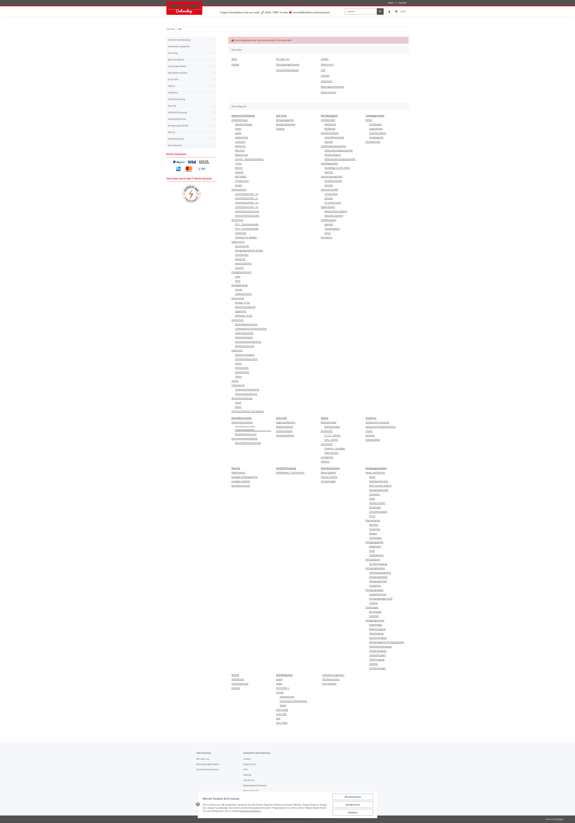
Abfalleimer (330, 124)
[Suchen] (380, 11)
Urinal (327, 232)
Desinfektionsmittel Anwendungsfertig (245, 428)
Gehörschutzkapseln (245, 306)
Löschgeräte (327, 457)
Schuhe (280, 692)
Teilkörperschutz (243, 293)
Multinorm (240, 146)
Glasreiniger (375, 537)
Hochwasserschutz (240, 485)
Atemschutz (237, 219)
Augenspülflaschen (285, 422)
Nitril (237, 280)
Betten (369, 119)
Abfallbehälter (328, 119)
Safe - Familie (331, 439)
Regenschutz (241, 154)
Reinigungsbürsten (378, 489)
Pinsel (372, 515)
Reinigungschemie (375, 620)
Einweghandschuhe (241, 272)
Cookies (325, 58)
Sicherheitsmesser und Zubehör (247, 411)
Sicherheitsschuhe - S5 (246, 193)
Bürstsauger (375, 611)
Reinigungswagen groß (380, 598)
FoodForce (173, 92)
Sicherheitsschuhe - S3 (246, 206)
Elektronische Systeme (335, 211)
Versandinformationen (287, 70)
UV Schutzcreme (332, 202)
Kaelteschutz (241, 137)
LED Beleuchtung (330, 679)
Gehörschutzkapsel (244, 354)
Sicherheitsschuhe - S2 (246, 202)
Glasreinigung (373, 520)
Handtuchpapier (332, 154)
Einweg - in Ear (242, 302)
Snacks (369, 430)
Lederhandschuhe (244, 332)
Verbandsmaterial (285, 435)
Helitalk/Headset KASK (246, 359)
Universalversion (239, 683)
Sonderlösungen (377, 655)
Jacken (238, 132)
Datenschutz (327, 64)
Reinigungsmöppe (378, 576)
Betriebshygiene (176, 59)
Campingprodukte (177, 66)
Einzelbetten (375, 124)
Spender (328, 141)
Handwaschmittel (333, 180)
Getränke (370, 435)
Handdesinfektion (330, 132)
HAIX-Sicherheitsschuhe (247, 215)
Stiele (372, 498)
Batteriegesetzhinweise (332, 86)
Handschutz (237, 319)
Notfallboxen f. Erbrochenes (290, 472)
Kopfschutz (237, 350)
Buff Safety (240, 176)
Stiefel (283, 705)
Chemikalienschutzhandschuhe (251, 328)
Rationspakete (373, 439)
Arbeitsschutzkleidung (179, 39)
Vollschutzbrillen (243, 263)
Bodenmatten (238, 472)
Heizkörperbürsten (378, 481)
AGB (323, 70)
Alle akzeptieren (353, 797)
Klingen (373, 533)
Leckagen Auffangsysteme (244, 476)
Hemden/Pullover (243, 124)
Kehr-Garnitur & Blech (380, 485)
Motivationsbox (328, 422)
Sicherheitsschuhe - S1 (246, 198)
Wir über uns (282, 58)
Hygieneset (240, 311)
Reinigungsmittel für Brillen (249, 250)
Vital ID (171, 132)
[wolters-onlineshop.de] (184, 8)
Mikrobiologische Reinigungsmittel (386, 642)
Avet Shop (173, 53)
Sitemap (325, 75)
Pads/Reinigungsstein (380, 572)
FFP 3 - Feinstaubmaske (246, 228)
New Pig (172, 105)
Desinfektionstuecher (246, 434)
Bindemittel (327, 430)
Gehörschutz (237, 298)
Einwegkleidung (239, 285)
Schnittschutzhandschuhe (248, 341)
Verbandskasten (284, 430)
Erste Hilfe (281, 714)
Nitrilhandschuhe (244, 337)
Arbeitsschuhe (238, 189)
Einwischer (374, 529)
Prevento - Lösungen (334, 448)
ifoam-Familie (331, 452)
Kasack (238, 185)
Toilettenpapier (328, 219)
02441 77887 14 (273, 12)
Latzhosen (240, 141)
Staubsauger (372, 607)
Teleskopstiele (376, 555)
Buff (278, 718)
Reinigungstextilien (285, 124)
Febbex (171, 86)
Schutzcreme (331, 193)
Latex (237, 276)
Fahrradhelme (329, 683)
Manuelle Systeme (333, 215)
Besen (372, 476)
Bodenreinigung (377, 629)
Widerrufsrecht (328, 92)
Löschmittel (326, 444)
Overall (238, 289)
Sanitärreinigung (377, 650)
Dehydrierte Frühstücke (377, 422)
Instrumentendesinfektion (244, 438)
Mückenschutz (373, 141)
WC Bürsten (375, 507)
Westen (239, 167)
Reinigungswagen (374, 589)
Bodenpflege (375, 624)
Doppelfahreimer (377, 594)
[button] (389, 11)
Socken (235, 380)
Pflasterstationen (284, 426)
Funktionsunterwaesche (247, 389)
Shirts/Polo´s (282, 687)
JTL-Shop (559, 819)
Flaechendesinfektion (242, 422)
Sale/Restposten (176, 138)
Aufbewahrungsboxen (333, 674)
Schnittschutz (242, 180)
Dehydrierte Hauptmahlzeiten (381, 426)
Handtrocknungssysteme (333, 146)
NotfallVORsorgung (177, 112)
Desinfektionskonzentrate (248, 442)
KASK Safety (282, 709)
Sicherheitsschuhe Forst (247, 211)
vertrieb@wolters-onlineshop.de (311, 12)
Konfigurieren (353, 804)
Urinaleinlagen (328, 481)
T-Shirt (238, 163)
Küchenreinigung (378, 637)
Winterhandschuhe (244, 345)
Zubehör (239, 172)
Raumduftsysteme (177, 119)
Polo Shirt (240, 150)
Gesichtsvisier (242, 246)
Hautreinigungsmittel (331, 176)
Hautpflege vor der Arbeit (337, 167)
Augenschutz (238, 241)
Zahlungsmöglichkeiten (287, 64)
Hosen (238, 128)
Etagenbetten (376, 128)
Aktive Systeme (328, 472)
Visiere (238, 376)
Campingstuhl (376, 137)
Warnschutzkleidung (241, 398)
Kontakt (402, 2)
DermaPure (326, 237)
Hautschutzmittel (329, 189)
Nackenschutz (242, 372)
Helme (238, 363)
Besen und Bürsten (375, 472)
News (391, 2)
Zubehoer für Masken (246, 237)
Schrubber (374, 494)
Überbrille (240, 259)
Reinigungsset (373, 559)
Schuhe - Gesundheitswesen (249, 159)
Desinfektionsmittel (334, 137)
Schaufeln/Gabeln (378, 511)
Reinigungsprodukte (178, 125)
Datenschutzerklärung (250, 811)
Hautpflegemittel (329, 163)
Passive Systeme (329, 476)
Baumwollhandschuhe (246, 324)
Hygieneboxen (328, 206)
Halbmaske (240, 232)
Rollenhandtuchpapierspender (339, 159)
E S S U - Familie (332, 435)
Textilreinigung (376, 659)
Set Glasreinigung (378, 563)
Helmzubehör (242, 367)
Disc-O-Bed (281, 722)
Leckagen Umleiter (240, 481)
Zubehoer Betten (377, 132)
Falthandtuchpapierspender (338, 150)
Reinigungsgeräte (285, 119)
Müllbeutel (329, 128)
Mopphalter (375, 546)
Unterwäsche (238, 385)
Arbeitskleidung (239, 119)
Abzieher (373, 524)
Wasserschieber (377, 502)
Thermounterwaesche (246, 393)
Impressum (326, 81)
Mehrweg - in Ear (243, 315)
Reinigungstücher (378, 581)
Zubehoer (374, 615)
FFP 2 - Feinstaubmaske (246, 224)
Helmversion (237, 679)
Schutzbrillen (241, 254)
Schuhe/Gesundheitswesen (293, 700)
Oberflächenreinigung (380, 646)
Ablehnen (353, 812)
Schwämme (375, 585)
